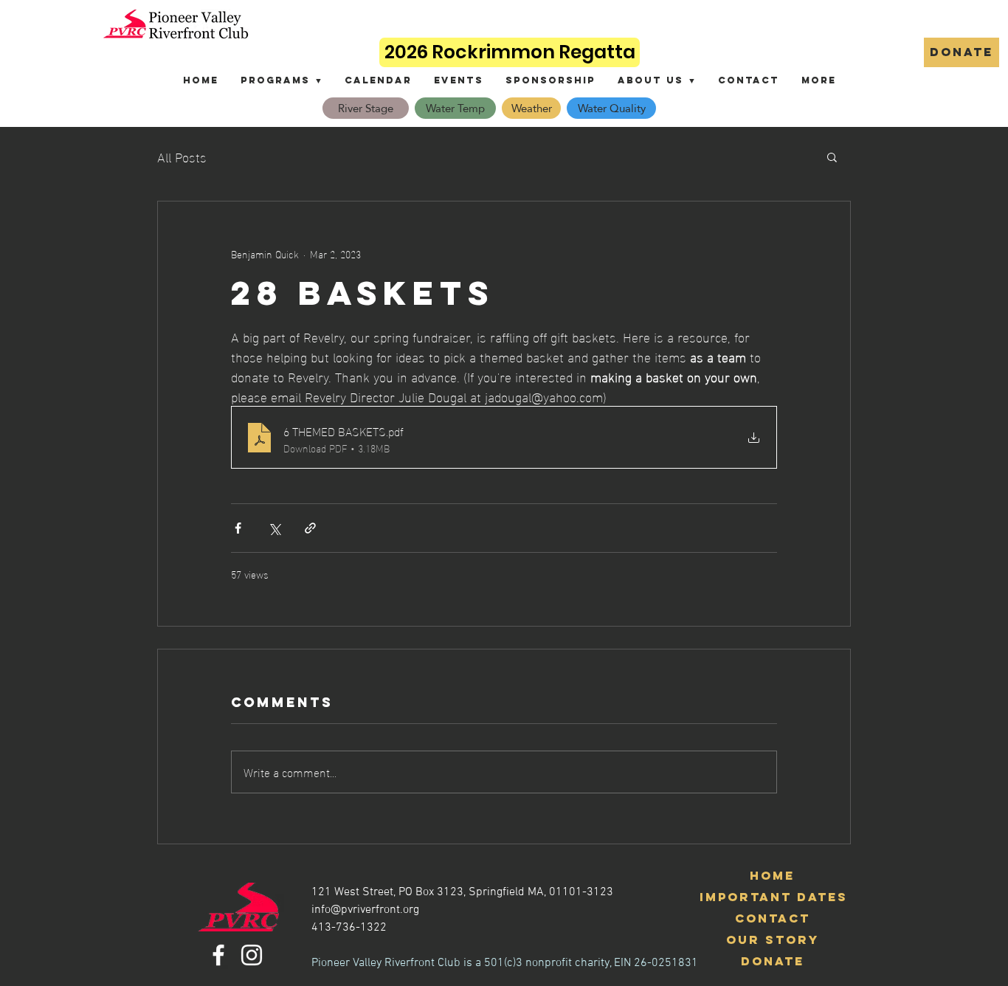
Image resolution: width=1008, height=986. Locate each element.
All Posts (182, 156)
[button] (281, 80)
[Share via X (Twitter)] (274, 528)
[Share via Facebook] (238, 528)
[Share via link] (310, 528)
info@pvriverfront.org (365, 910)
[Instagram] (252, 955)
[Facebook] (218, 955)
